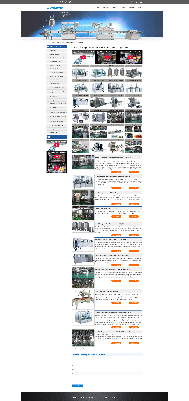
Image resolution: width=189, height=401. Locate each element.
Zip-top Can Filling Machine (116, 80)
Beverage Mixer (98, 110)
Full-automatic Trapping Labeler (57, 87)
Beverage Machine (98, 65)
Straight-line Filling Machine (134, 80)
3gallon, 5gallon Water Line (134, 139)
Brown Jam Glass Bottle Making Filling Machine (61, 2)
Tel (72, 365)
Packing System (80, 139)
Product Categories (54, 46)
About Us (115, 7)
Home (98, 7)
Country (73, 369)
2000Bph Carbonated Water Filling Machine (83, 349)
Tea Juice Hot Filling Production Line (58, 112)
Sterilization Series (98, 95)
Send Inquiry (116, 172)
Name (73, 356)
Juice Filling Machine (80, 80)
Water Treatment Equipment (116, 65)
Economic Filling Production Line (57, 125)
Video (123, 7)
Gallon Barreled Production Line (57, 80)
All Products (116, 139)
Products (106, 7)
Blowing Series (80, 110)
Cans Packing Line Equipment (116, 125)
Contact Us (134, 172)
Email (73, 361)
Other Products (98, 139)
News (139, 7)
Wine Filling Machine (98, 80)
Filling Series (80, 65)
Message (74, 373)
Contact (131, 7)
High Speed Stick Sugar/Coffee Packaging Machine (85, 348)
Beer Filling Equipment (134, 65)
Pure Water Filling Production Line (58, 103)
